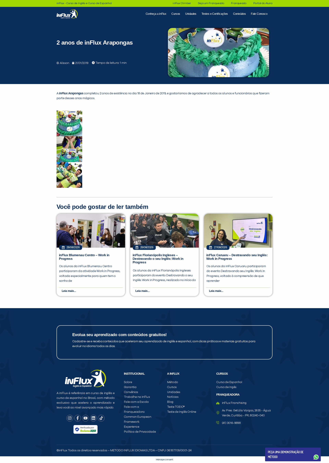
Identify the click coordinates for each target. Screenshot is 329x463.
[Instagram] (69, 418)
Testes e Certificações (215, 13)
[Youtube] (85, 418)
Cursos (175, 13)
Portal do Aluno (262, 3)
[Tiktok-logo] (101, 418)
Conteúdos (239, 13)
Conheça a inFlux (156, 13)
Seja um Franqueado (211, 3)
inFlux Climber (182, 3)
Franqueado (238, 3)
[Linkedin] (93, 418)
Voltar (276, 448)
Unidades (190, 13)
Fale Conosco (259, 13)
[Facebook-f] (77, 418)
